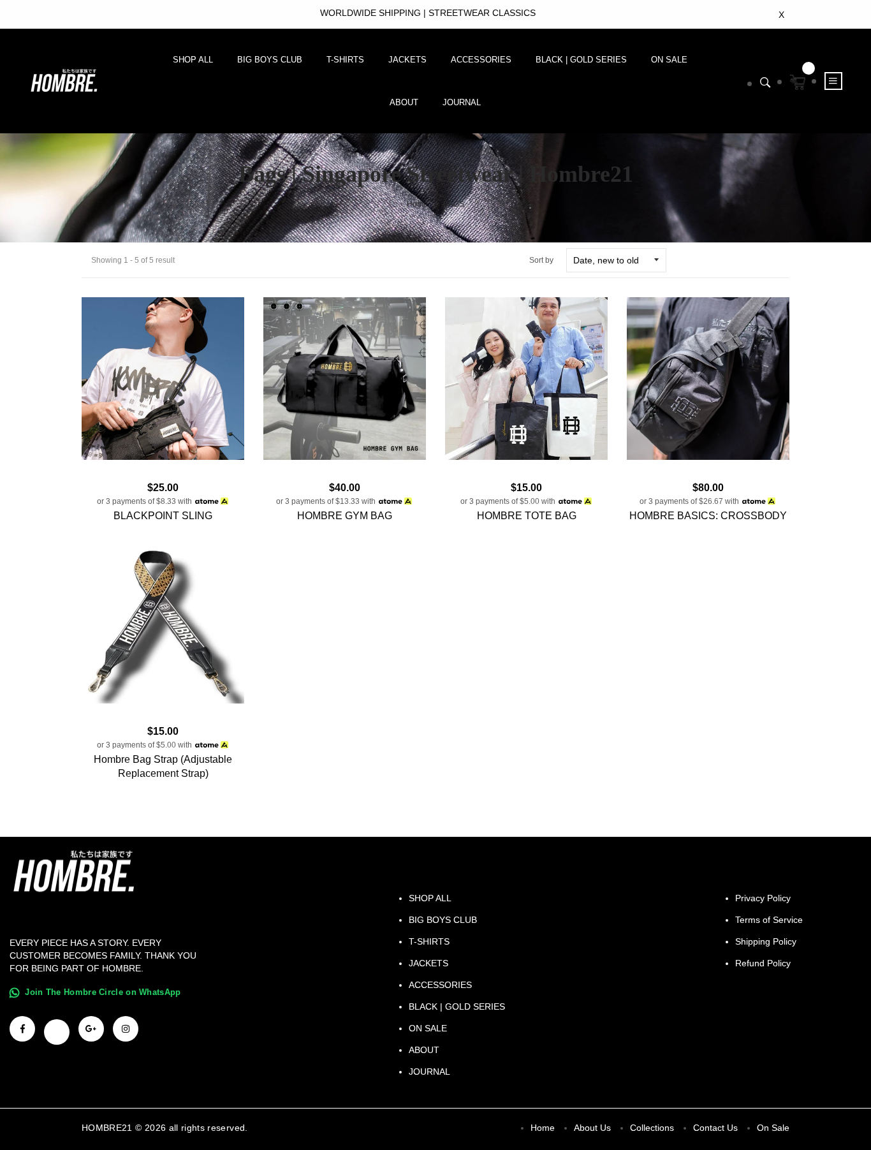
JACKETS (407, 59)
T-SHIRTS (345, 59)
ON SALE (669, 59)
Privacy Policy (763, 898)
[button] (765, 83)
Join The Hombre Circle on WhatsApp (102, 992)
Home (417, 204)
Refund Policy (763, 963)
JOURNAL (462, 102)
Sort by (541, 260)
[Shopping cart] (797, 82)
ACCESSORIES (481, 59)
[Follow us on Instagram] (125, 1029)
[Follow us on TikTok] (57, 1032)
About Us (592, 1128)
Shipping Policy (765, 941)
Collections (652, 1128)
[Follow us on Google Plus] (91, 1029)
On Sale (773, 1128)
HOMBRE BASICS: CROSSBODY (708, 515)
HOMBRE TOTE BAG (526, 515)
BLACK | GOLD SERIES (581, 59)
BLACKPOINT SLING (162, 515)
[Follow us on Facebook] (22, 1029)
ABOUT (404, 102)
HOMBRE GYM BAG (344, 515)
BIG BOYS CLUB (269, 59)
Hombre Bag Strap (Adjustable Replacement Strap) (163, 766)
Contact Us (715, 1128)
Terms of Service (769, 920)
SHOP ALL (193, 59)
